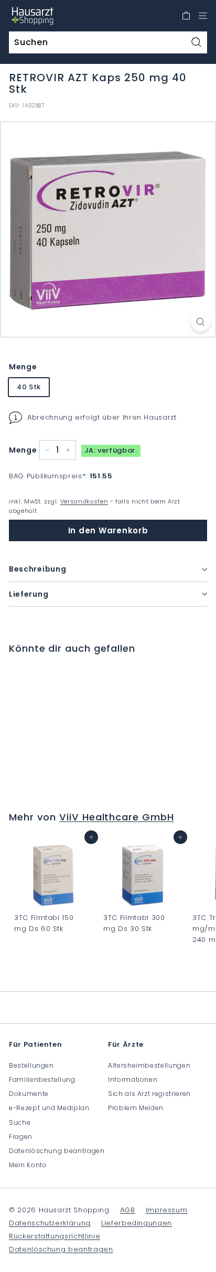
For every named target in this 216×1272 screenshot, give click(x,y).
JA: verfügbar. (110, 450)
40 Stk (29, 387)
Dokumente (29, 1093)
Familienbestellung (42, 1079)
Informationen (132, 1079)
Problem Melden (136, 1107)
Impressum (167, 1210)
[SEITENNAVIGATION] (202, 15)
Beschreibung (37, 569)
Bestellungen (31, 1065)
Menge (23, 366)
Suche (19, 1122)
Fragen (21, 1136)
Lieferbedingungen (136, 1223)
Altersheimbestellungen (149, 1065)
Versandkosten (84, 501)
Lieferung (28, 594)
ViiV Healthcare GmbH (116, 817)
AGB (127, 1210)
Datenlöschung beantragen (57, 1150)
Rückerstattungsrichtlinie (54, 1236)
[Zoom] (200, 322)
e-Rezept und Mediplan (49, 1107)
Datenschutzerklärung (50, 1223)
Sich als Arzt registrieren (149, 1093)
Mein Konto (28, 1164)
